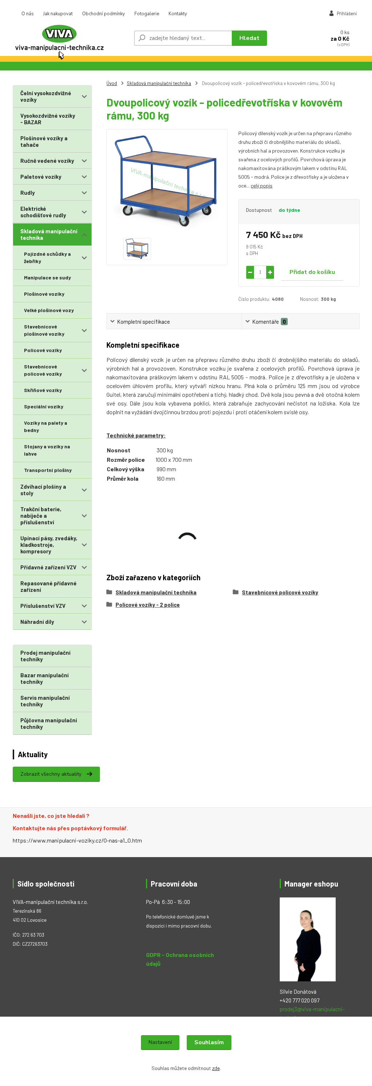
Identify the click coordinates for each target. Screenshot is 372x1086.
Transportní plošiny (48, 470)
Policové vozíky (43, 350)
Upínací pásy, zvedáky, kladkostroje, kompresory (48, 544)
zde (216, 1068)
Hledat (249, 38)
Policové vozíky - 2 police (148, 604)
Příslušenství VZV (42, 605)
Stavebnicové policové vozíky (43, 370)
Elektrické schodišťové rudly (43, 211)
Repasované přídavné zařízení (48, 586)
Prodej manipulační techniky (45, 655)
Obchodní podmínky (103, 14)
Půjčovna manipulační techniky (48, 723)
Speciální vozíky (43, 406)
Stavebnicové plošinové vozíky (44, 330)
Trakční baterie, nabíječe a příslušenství (40, 515)
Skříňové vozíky (43, 390)
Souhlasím (209, 1042)
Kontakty (178, 14)
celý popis (261, 185)
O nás (27, 14)
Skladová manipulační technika (48, 234)
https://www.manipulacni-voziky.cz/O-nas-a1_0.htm (77, 840)
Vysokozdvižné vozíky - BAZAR (47, 118)
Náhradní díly (37, 621)
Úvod (111, 83)
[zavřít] (363, 7)
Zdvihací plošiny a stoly (43, 489)
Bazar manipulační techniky (44, 678)
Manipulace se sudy (47, 277)
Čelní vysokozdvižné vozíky (45, 96)
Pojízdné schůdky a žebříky (47, 257)
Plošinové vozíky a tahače (44, 141)
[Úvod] (70, 38)
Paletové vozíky (40, 176)
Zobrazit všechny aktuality (50, 774)
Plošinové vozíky (44, 294)
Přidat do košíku (312, 272)
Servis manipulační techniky (45, 700)
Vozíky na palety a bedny (45, 426)
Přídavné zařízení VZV (48, 567)
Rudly (27, 192)
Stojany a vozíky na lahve (47, 450)
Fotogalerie (146, 14)
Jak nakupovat (58, 14)
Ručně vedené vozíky (47, 160)
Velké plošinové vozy (49, 310)
